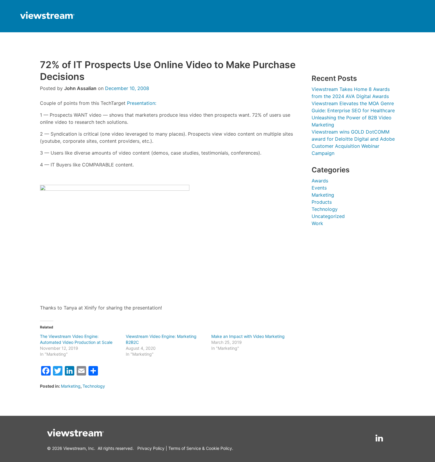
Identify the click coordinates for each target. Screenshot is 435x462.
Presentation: (141, 103)
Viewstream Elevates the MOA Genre (353, 103)
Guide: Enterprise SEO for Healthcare (353, 110)
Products (322, 202)
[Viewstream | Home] (47, 16)
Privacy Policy (151, 448)
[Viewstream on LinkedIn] (379, 438)
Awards (320, 181)
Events (319, 188)
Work (317, 223)
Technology (94, 386)
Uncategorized (328, 216)
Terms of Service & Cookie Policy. (200, 448)
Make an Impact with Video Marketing (248, 336)
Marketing (70, 386)
